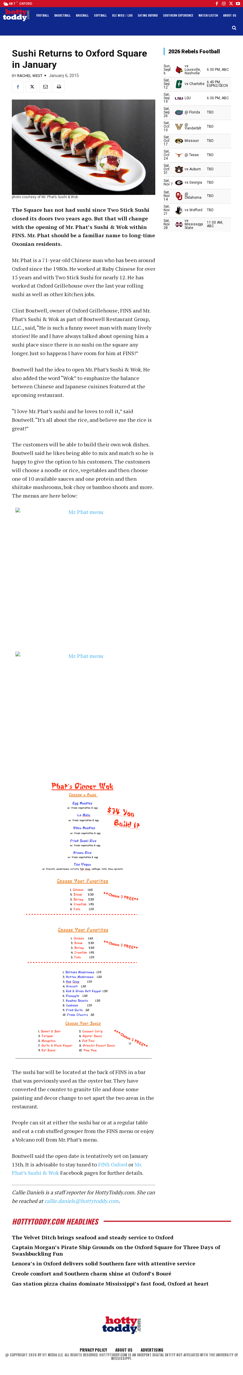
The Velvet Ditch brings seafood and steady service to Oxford (92, 1237)
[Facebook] (217, 3)
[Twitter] (231, 3)
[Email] (45, 87)
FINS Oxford (112, 1164)
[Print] (59, 87)
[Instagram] (224, 3)
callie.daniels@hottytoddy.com (81, 1200)
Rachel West (29, 76)
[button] (234, 28)
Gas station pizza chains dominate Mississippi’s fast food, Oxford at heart (110, 1283)
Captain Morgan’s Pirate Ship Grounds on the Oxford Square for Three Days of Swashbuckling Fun (116, 1250)
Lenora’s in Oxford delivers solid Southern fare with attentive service (103, 1263)
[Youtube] (238, 3)
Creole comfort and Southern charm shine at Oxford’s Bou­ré (91, 1273)
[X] (31, 87)
